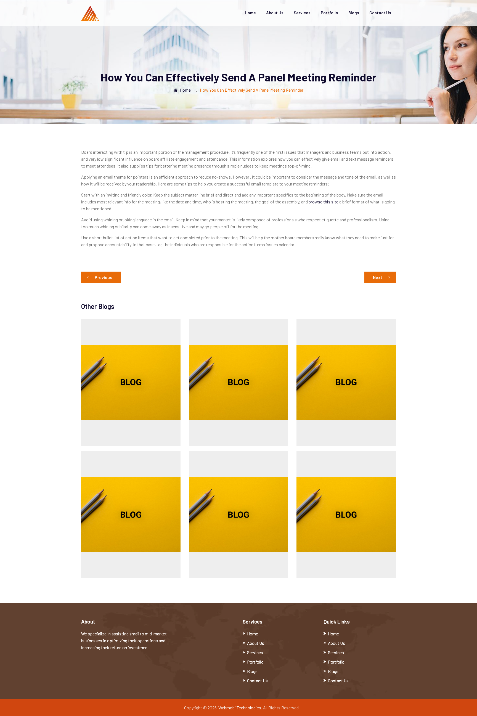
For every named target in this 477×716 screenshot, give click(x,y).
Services (302, 12)
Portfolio (329, 12)
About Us (274, 12)
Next (377, 277)
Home (250, 12)
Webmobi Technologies (239, 707)
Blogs (353, 12)
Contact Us (380, 12)
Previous (103, 277)
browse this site (323, 201)
